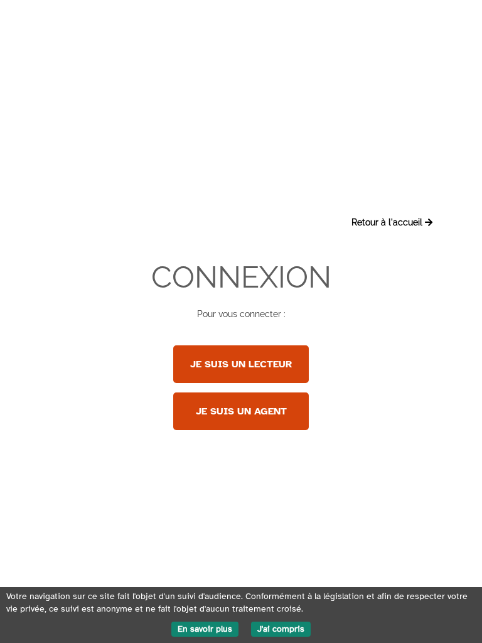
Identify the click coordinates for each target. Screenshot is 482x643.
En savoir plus (205, 629)
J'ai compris (280, 629)
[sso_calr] (241, 423)
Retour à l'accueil (388, 222)
